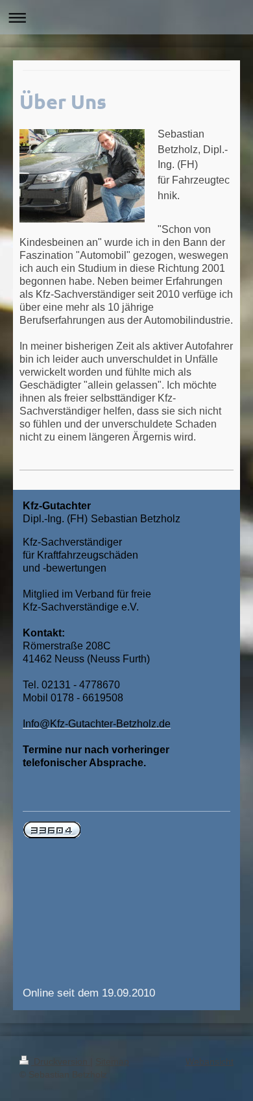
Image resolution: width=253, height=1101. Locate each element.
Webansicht (210, 1061)
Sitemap (112, 1061)
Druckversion (60, 1061)
